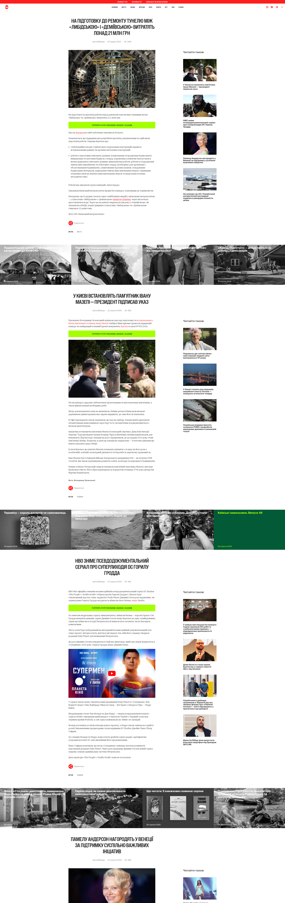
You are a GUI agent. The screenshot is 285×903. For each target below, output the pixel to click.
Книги (158, 7)
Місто (124, 7)
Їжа (173, 7)
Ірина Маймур (99, 41)
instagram (111, 125)
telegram (128, 125)
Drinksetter (122, 2)
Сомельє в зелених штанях (157, 2)
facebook (119, 125)
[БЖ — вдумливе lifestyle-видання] (16, 7)
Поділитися (79, 223)
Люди (132, 7)
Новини (115, 7)
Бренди (142, 7)
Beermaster (137, 2)
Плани (180, 7)
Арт (166, 7)
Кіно (150, 7)
